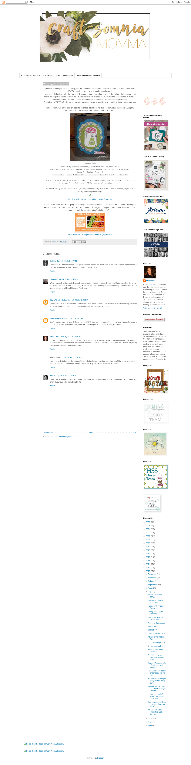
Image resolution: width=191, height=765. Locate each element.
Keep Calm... (153, 626)
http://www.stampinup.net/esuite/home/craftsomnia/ (90, 199)
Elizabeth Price (56, 318)
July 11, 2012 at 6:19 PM (68, 279)
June (150, 718)
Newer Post (48, 432)
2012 (148, 571)
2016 (148, 557)
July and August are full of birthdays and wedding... (157, 665)
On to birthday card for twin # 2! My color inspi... (157, 657)
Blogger (100, 758)
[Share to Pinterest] (84, 241)
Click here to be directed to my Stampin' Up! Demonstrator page (47, 75)
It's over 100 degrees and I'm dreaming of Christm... (157, 688)
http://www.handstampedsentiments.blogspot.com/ (90, 234)
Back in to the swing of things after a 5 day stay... (157, 681)
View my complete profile (153, 308)
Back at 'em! (152, 630)
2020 (148, 543)
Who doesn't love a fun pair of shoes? (157, 618)
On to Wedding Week (156, 643)
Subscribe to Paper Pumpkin (88, 75)
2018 (148, 550)
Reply (52, 271)
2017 (148, 554)
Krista (52, 376)
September (152, 585)
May (150, 722)
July (150, 592)
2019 (148, 547)
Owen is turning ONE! (156, 633)
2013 (148, 568)
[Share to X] (79, 241)
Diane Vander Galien (58, 300)
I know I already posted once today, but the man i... (157, 673)
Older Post (132, 432)
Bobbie (53, 261)
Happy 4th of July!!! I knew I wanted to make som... (156, 696)
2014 (148, 564)
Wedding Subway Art (156, 623)
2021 (148, 540)
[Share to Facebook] (82, 241)
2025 (148, 526)
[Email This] (73, 241)
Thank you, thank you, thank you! (156, 601)
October (151, 581)
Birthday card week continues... (155, 651)
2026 (148, 522)
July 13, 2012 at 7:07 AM (73, 318)
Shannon (53, 279)
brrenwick (150, 281)
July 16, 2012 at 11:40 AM (71, 357)
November (152, 578)
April (150, 726)
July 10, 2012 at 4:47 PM (67, 261)
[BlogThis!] (76, 241)
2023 (148, 533)
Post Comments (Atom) (63, 437)
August (151, 588)
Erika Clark (55, 337)
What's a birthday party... (155, 596)
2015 (148, 561)
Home (90, 432)
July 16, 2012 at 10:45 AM (70, 337)
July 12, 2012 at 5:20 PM (78, 300)
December (152, 574)
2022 (148, 536)
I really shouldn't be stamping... (155, 613)
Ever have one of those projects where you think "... (157, 704)
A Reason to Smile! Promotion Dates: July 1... (156, 712)
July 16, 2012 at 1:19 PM (66, 376)
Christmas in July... (155, 646)
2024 (148, 529)
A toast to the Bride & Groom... (156, 638)
